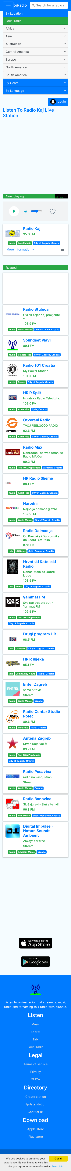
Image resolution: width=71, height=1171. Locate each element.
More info (57, 1166)
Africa (10, 28)
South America (16, 75)
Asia (9, 36)
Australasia (13, 44)
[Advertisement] (35, 156)
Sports (35, 1032)
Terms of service (36, 1064)
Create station (35, 1097)
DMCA (35, 1079)
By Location (14, 13)
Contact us (35, 1112)
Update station (35, 1104)
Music (35, 1024)
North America (16, 67)
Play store (35, 1136)
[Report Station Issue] (63, 249)
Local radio (13, 21)
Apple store (35, 1129)
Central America (17, 52)
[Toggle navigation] (8, 5)
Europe (11, 59)
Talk (35, 1039)
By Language (14, 91)
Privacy (35, 1072)
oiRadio (20, 5)
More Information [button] (19, 249)
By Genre (12, 83)
